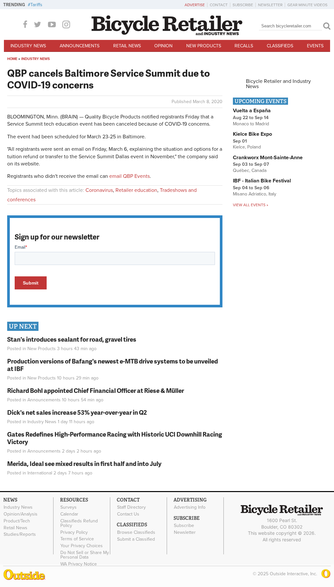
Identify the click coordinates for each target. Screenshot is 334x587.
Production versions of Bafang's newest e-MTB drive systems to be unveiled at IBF (112, 365)
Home (12, 59)
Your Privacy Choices (81, 545)
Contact (219, 5)
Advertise (195, 5)
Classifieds (280, 46)
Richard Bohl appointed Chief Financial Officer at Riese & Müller (95, 390)
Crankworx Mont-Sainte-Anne (268, 157)
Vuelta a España (252, 110)
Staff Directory (131, 507)
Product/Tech (17, 520)
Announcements (79, 46)
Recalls (244, 46)
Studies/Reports (20, 534)
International (39, 473)
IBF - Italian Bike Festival (262, 181)
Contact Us (128, 514)
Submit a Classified (136, 539)
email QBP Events (129, 176)
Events (315, 46)
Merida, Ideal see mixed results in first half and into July (84, 463)
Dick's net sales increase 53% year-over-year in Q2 (77, 412)
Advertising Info (189, 507)
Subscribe (243, 5)
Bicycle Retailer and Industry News (278, 84)
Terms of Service (77, 539)
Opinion (163, 46)
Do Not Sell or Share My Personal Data (84, 555)
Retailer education (136, 190)
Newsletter (270, 5)
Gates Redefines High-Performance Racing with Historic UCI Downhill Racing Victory (114, 438)
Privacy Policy (74, 532)
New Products (203, 46)
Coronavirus (99, 190)
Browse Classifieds (136, 532)
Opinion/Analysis (21, 514)
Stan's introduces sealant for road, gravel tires (71, 339)
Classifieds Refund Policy (79, 523)
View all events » (250, 205)
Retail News (127, 46)
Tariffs (36, 5)
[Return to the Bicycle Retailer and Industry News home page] (167, 33)
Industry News (28, 46)
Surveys (68, 507)
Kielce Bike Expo (252, 134)
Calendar (69, 514)
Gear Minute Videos (307, 5)
